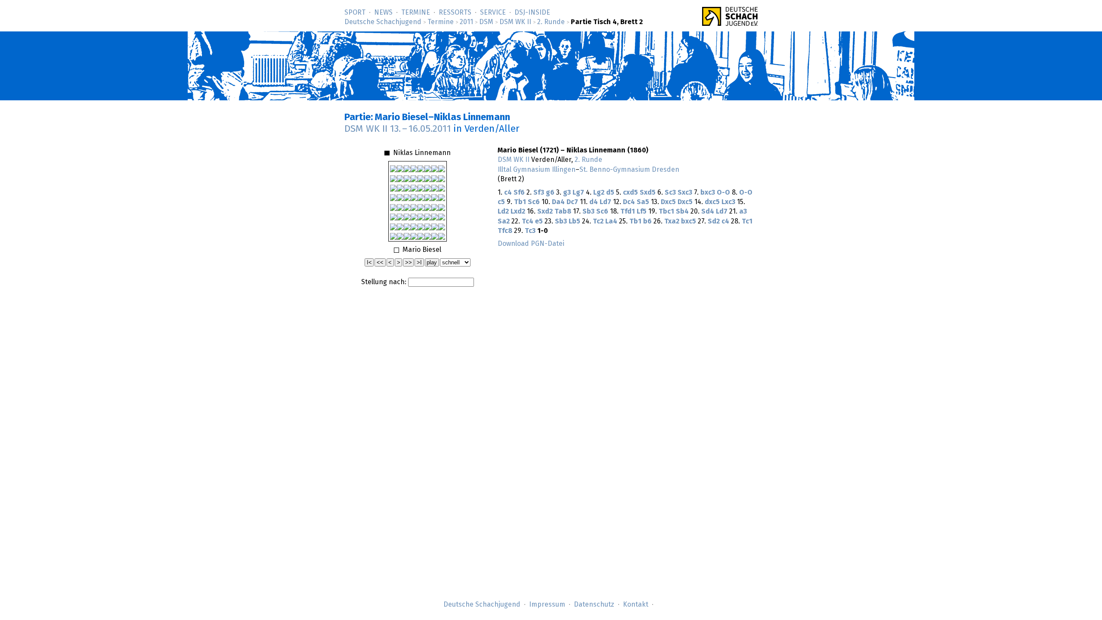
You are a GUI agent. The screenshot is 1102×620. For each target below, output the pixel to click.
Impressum (547, 604)
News (383, 12)
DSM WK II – (397, 129)
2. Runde (551, 22)
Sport (354, 12)
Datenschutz (594, 604)
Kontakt (635, 604)
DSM (486, 22)
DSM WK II (515, 22)
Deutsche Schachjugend (382, 22)
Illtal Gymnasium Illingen (537, 169)
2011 (466, 22)
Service (493, 12)
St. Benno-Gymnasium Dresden (629, 169)
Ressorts (455, 12)
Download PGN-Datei (531, 243)
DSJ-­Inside (532, 12)
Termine (415, 12)
